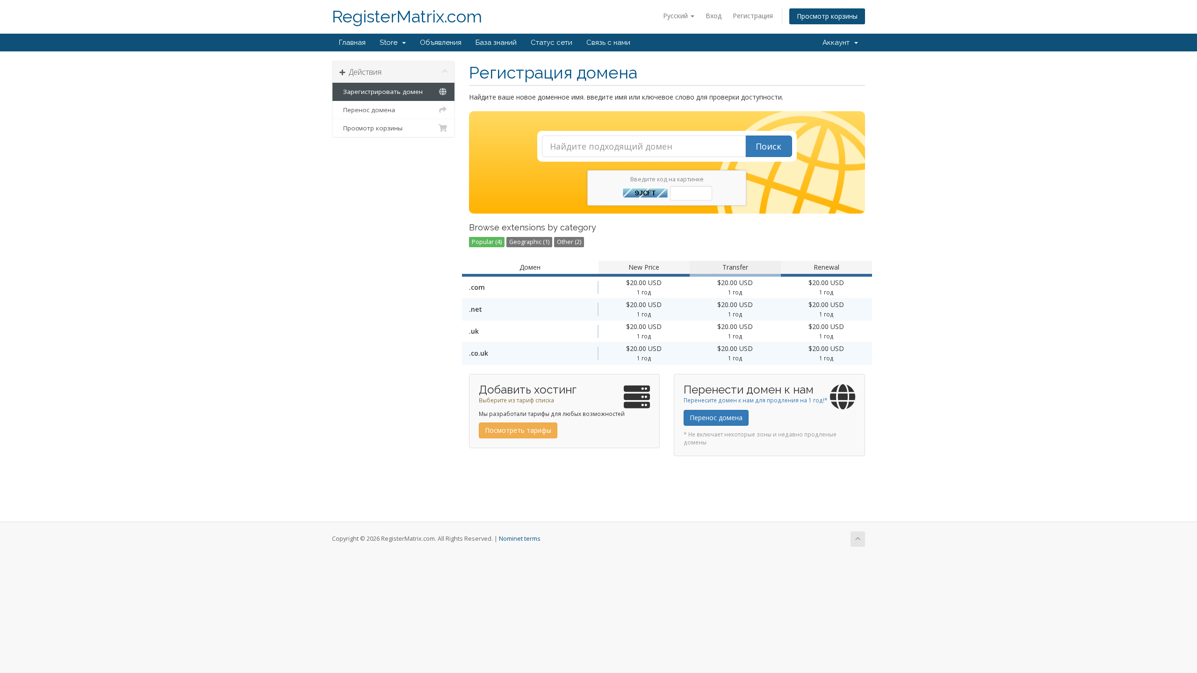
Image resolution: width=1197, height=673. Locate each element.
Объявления (440, 42)
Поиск (768, 146)
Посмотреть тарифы (518, 430)
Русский (676, 15)
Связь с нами (608, 42)
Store (390, 42)
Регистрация (753, 15)
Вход (713, 15)
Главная (352, 42)
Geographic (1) (529, 242)
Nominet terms (520, 539)
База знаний (496, 42)
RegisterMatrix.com (407, 17)
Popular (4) (487, 242)
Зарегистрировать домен (381, 91)
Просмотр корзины (827, 16)
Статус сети (551, 42)
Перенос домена (367, 110)
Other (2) (569, 242)
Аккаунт (837, 42)
